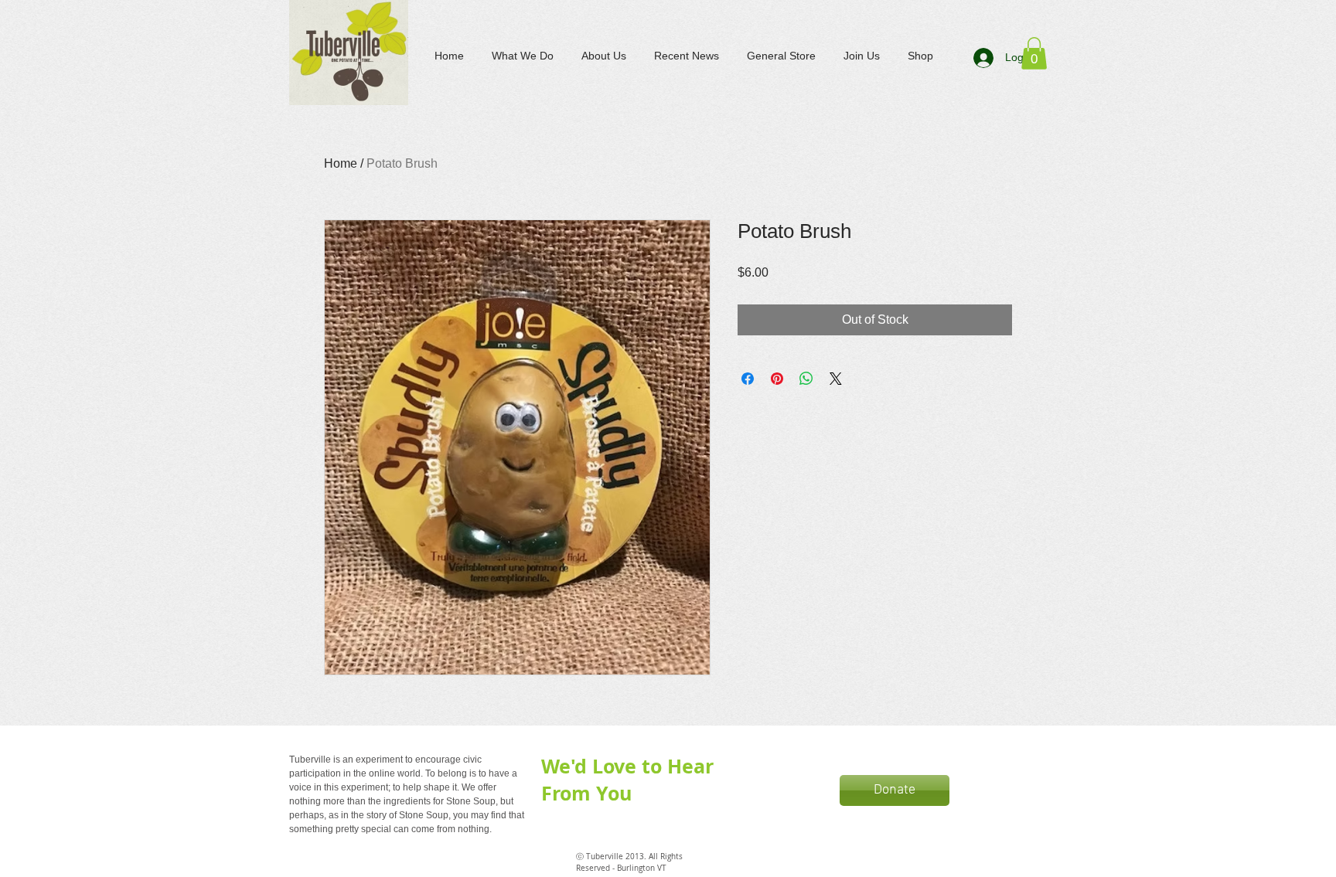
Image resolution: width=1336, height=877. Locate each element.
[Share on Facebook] (747, 378)
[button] (1034, 53)
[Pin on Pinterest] (777, 378)
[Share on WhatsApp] (806, 378)
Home (340, 163)
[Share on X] (835, 378)
